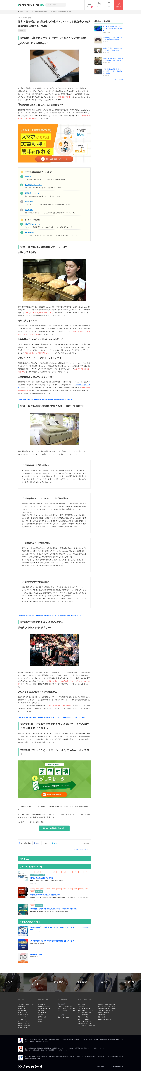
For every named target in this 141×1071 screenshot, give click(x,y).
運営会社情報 (81, 1004)
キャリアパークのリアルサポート (106, 1006)
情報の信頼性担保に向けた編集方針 (107, 1008)
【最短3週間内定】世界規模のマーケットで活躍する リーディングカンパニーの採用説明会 (59, 928)
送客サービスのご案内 (64, 1017)
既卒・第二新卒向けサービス (25, 1025)
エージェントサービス (23, 1017)
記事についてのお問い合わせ (83, 850)
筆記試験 (82, 982)
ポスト (47, 843)
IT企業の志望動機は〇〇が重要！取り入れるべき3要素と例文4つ (113, 28)
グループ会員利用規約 (84, 1015)
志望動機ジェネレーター (44, 1006)
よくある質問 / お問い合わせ (105, 1019)
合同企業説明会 (22, 1010)
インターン (11, 982)
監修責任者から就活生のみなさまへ (107, 1004)
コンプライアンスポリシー (85, 1019)
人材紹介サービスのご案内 (65, 1006)
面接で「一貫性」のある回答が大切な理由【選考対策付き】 (112, 49)
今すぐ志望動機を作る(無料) (55, 828)
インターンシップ (22, 1012)
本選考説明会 (21, 1006)
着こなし (106, 982)
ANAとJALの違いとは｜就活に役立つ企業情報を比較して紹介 (113, 59)
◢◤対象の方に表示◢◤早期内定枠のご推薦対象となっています (52, 941)
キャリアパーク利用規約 (84, 1012)
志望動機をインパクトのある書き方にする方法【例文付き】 (112, 39)
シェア (38, 843)
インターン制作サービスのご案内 (66, 1010)
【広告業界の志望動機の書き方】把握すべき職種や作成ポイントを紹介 (112, 71)
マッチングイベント (23, 1015)
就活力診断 (41, 1010)
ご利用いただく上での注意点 (105, 1010)
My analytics (41, 1004)
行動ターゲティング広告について (86, 1010)
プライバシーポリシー (84, 1008)
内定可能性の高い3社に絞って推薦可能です (45, 895)
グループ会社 (81, 1006)
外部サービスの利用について (85, 1017)
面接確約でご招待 (36, 954)
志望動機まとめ (42, 1017)
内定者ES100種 (42, 1012)
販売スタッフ (22, 30)
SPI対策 (40, 1019)
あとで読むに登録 (26, 843)
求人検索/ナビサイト (23, 1019)
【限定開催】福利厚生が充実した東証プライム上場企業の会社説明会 (53, 909)
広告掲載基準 (101, 1015)
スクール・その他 (22, 1027)
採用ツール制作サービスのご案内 (66, 1008)
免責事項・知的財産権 (103, 1012)
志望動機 (59, 982)
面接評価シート (42, 1021)
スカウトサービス (22, 1021)
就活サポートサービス (23, 1023)
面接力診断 (41, 1015)
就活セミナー (21, 1008)
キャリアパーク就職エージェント (26, 1004)
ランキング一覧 (119, 79)
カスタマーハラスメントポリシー (86, 1025)
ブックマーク (57, 843)
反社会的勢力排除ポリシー (85, 1023)
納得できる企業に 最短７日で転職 (41, 878)
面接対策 (129, 982)
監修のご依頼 (101, 1017)
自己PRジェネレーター (44, 1008)
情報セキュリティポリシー (85, 1021)
